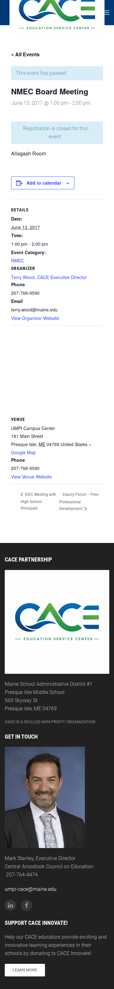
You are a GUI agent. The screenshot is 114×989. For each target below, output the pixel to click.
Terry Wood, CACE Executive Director (49, 277)
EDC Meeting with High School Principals (38, 500)
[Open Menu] (106, 12)
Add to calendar (44, 183)
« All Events (25, 54)
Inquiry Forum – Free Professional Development (78, 501)
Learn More (25, 970)
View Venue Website (31, 476)
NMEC (17, 260)
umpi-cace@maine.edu (30, 889)
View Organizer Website (35, 318)
